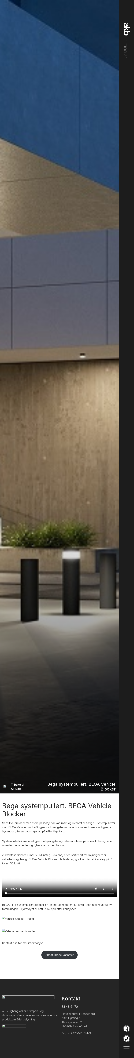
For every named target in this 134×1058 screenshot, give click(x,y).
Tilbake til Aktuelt (17, 786)
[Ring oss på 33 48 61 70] (126, 1038)
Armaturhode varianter (60, 955)
